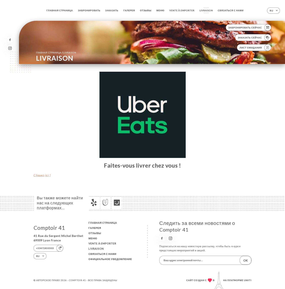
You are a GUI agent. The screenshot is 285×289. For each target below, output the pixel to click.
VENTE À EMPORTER (182, 10)
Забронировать (89, 10)
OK (245, 260)
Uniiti (247, 280)
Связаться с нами (231, 10)
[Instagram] (10, 48)
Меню (160, 10)
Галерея (129, 10)
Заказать (111, 10)
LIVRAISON (206, 10)
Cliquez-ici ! (42, 175)
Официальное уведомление (110, 259)
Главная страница (59, 10)
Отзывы (145, 10)
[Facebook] (10, 39)
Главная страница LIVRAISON (56, 52)
